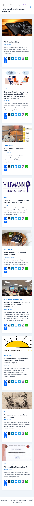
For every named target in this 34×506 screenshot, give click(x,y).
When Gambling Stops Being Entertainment (15, 253)
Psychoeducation (8, 145)
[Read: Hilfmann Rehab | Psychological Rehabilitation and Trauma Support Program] (17, 344)
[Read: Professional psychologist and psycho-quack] (17, 400)
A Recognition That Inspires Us (16, 467)
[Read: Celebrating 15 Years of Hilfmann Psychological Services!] (17, 186)
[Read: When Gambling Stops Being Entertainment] (17, 238)
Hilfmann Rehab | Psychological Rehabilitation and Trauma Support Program (16, 361)
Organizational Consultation (11, 299)
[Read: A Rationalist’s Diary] (17, 27)
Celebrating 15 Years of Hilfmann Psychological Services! (16, 201)
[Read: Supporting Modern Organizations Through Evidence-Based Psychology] (17, 288)
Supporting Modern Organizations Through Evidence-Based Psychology (17, 304)
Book (5, 39)
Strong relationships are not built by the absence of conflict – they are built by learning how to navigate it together (16, 95)
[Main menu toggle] (30, 7)
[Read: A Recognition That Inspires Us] (17, 452)
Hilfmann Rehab (8, 355)
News (5, 197)
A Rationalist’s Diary (11, 42)
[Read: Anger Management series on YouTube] (17, 134)
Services (6, 89)
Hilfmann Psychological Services (13, 10)
